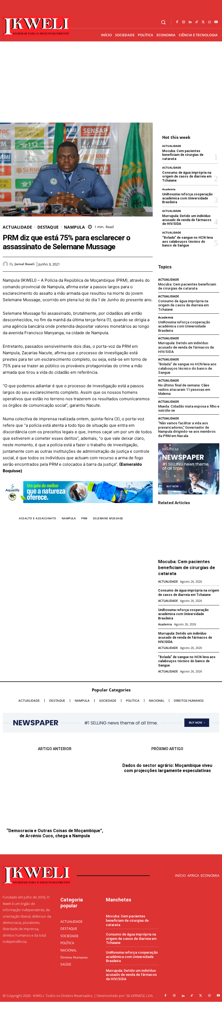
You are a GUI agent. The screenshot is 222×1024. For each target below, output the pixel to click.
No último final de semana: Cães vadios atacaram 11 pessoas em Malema (184, 389)
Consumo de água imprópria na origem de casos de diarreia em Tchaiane (186, 176)
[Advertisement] (111, 82)
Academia (168, 189)
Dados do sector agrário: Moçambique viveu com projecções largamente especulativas (167, 829)
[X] (203, 22)
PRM (84, 518)
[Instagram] (183, 22)
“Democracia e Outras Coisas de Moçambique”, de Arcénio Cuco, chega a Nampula (54, 833)
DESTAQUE (48, 227)
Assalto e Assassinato (37, 518)
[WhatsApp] (209, 22)
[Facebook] (177, 22)
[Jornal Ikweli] (6, 264)
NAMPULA (74, 227)
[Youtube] (216, 22)
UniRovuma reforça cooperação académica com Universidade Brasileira (187, 198)
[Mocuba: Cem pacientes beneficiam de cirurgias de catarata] (188, 533)
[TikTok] (196, 22)
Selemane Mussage (108, 518)
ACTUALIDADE (17, 227)
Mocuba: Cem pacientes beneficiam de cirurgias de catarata (182, 155)
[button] (163, 22)
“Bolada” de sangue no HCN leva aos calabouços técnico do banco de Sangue (187, 241)
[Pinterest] (134, 264)
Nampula (69, 518)
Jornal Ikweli (25, 264)
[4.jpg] (78, 507)
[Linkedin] (190, 22)
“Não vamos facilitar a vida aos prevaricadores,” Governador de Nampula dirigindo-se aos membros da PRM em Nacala (187, 429)
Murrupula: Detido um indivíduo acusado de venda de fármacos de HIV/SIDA (186, 220)
